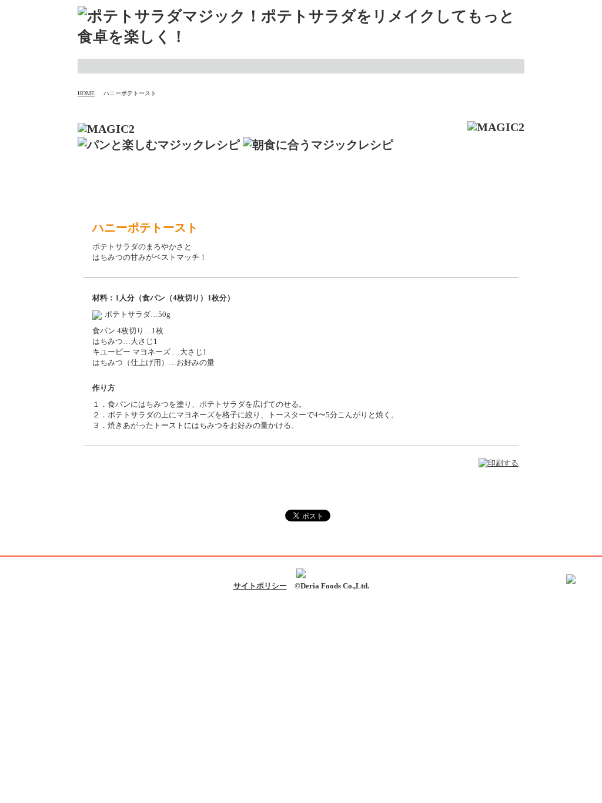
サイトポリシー (260, 585)
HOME (86, 93)
